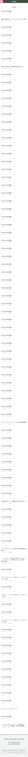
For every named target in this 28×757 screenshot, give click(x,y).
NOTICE (10, 503)
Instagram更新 (6, 11)
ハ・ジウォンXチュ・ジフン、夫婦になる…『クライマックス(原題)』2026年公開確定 (13, 725)
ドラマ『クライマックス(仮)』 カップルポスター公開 (13, 620)
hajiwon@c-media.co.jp (17, 739)
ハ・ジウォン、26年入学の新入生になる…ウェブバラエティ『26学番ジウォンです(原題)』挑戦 (13, 559)
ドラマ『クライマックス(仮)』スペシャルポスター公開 (13, 578)
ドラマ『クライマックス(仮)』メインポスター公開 (13, 595)
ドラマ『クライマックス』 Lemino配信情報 (13, 422)
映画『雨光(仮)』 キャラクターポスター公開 (13, 19)
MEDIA (10, 21)
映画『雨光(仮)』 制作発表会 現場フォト (12, 66)
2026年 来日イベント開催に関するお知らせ (13, 501)
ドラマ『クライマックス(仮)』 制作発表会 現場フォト (13, 549)
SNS (10, 13)
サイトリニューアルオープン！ (9, 708)
